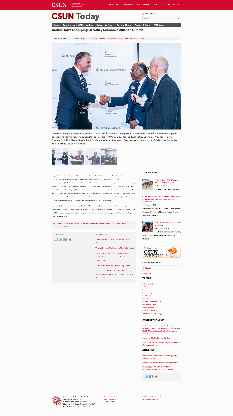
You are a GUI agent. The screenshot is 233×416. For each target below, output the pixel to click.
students (146, 239)
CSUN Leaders (85, 25)
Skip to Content (114, 4)
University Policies (110, 399)
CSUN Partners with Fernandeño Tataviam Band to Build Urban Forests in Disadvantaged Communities (161, 199)
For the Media (124, 25)
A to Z (167, 4)
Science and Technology (152, 314)
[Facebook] (65, 239)
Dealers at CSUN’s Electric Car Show (156, 338)
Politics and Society (136, 38)
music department (155, 235)
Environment (169, 208)
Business (93, 38)
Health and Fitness (149, 305)
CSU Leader (147, 268)
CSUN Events (112, 38)
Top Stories (69, 25)
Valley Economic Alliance (116, 190)
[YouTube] (70, 239)
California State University (152, 397)
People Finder (157, 4)
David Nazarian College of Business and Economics (92, 224)
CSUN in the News (153, 320)
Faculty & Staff (142, 25)
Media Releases (148, 308)
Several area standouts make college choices (160, 363)
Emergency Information (151, 399)
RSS (156, 14)
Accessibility (128, 4)
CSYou (145, 271)
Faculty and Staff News (151, 302)
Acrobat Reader (109, 402)
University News (105, 25)
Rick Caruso (116, 224)
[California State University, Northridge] (76, 17)
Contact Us (86, 406)
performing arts (170, 235)
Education (159, 208)
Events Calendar (142, 4)
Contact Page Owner (111, 397)
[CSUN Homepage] (68, 1)
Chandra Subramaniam (64, 224)
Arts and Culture (163, 232)
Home (56, 25)
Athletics (145, 287)
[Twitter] (61, 239)
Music (144, 235)
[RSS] (56, 239)
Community (102, 38)
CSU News (158, 25)
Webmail (176, 4)
